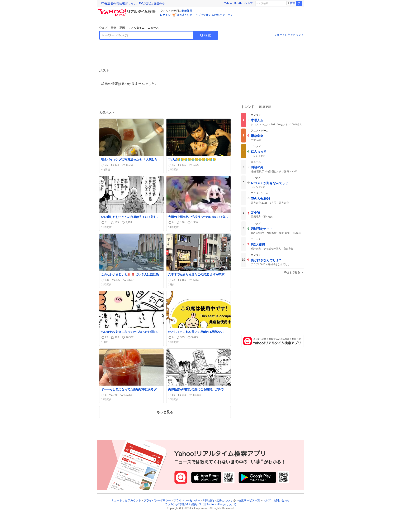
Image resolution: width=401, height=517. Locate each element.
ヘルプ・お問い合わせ (276, 500)
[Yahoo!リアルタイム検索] (127, 10)
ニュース (153, 27)
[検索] (299, 3)
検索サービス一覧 (249, 500)
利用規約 (208, 500)
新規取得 (186, 10)
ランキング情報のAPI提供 (181, 504)
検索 (207, 35)
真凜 (292, 3)
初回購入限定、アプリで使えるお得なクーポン (204, 14)
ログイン (165, 14)
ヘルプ (249, 3)
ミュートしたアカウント (289, 34)
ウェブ (103, 27)
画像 (113, 27)
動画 (122, 27)
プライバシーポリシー (157, 500)
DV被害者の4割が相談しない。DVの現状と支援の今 (133, 3)
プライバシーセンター (186, 500)
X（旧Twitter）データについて (217, 504)
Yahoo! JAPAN (233, 3)
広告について (224, 500)
